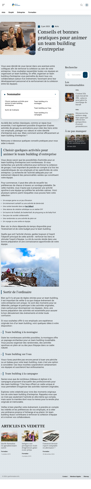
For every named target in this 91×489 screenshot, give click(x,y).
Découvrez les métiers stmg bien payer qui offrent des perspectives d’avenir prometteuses (82, 120)
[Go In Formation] (16, 5)
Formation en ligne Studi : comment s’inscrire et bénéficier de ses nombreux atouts (76, 140)
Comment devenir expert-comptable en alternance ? (50, 445)
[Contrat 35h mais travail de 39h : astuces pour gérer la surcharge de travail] (69, 97)
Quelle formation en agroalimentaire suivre (9, 445)
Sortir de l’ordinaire (12, 110)
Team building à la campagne (41, 113)
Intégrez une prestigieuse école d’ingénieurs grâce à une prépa (29, 446)
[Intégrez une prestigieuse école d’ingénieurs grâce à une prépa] (30, 435)
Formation (4, 451)
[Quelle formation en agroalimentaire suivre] (9, 435)
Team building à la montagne (41, 102)
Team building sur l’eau (42, 108)
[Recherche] (81, 5)
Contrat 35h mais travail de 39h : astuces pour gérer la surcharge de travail (82, 99)
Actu (57, 26)
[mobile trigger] (4, 5)
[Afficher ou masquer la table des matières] (38, 94)
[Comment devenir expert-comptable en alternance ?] (51, 435)
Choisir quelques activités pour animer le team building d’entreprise (16, 103)
